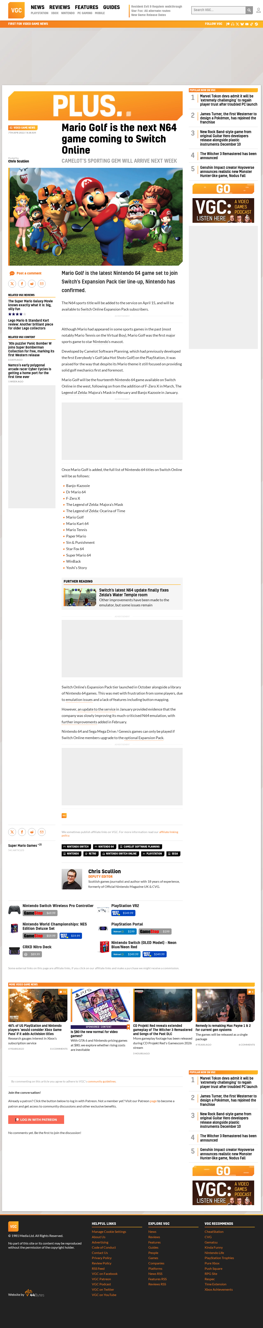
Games (153, 1258)
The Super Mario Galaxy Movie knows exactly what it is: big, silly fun (30, 305)
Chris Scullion (18, 161)
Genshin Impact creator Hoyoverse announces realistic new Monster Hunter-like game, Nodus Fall (227, 172)
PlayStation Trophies (219, 1258)
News (37, 7)
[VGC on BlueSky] (242, 24)
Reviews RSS (157, 1284)
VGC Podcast (101, 1284)
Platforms (155, 1268)
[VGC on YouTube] (246, 24)
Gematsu (211, 1242)
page (153, 1101)
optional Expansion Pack (143, 738)
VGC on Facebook (105, 1273)
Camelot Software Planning (106, 351)
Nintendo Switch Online (121, 854)
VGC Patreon (101, 1279)
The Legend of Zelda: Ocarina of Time (95, 511)
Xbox (55, 13)
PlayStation (39, 13)
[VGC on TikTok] (251, 24)
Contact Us (100, 1253)
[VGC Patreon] (228, 24)
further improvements (79, 722)
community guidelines (102, 1081)
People (153, 1253)
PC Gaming (84, 13)
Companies (156, 1263)
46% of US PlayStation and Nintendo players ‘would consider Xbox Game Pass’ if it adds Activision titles (35, 1030)
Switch (86, 309)
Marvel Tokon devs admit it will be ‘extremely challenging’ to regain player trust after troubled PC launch (228, 100)
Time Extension (215, 1284)
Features (86, 7)
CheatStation (214, 1231)
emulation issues (79, 699)
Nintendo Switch (78, 847)
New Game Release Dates (148, 15)
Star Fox (72, 549)
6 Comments (247, 1044)
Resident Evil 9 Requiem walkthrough (156, 6)
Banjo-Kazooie (78, 485)
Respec (210, 1279)
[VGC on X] (237, 24)
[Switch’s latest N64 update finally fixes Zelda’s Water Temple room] (80, 597)
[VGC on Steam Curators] (256, 24)
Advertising (100, 1242)
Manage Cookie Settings (109, 1231)
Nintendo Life (214, 1253)
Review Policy (101, 1263)
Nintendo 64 (125, 380)
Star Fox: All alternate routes (151, 11)
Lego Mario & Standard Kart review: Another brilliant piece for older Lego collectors (30, 324)
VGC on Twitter (103, 1289)
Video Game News (24, 128)
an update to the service (96, 709)
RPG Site (211, 1273)
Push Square (213, 1268)
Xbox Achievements (219, 1289)
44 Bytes (34, 1293)
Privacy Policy (102, 1258)
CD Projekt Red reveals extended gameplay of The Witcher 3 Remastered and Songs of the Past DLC (162, 1030)
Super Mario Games (22, 845)
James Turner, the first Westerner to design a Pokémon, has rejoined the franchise (228, 118)
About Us (98, 1237)
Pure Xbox (212, 1263)
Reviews (59, 7)
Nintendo (68, 13)
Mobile (100, 13)
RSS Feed (98, 1268)
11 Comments (58, 1048)
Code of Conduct (104, 1247)
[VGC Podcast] (232, 24)
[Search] (249, 10)
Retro (92, 854)
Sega (93, 731)
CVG (208, 1237)
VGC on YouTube (104, 1295)
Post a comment (29, 273)
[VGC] (16, 10)
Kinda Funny (214, 1247)
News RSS (155, 1273)
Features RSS (157, 1279)
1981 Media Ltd (23, 1236)
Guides (111, 7)
